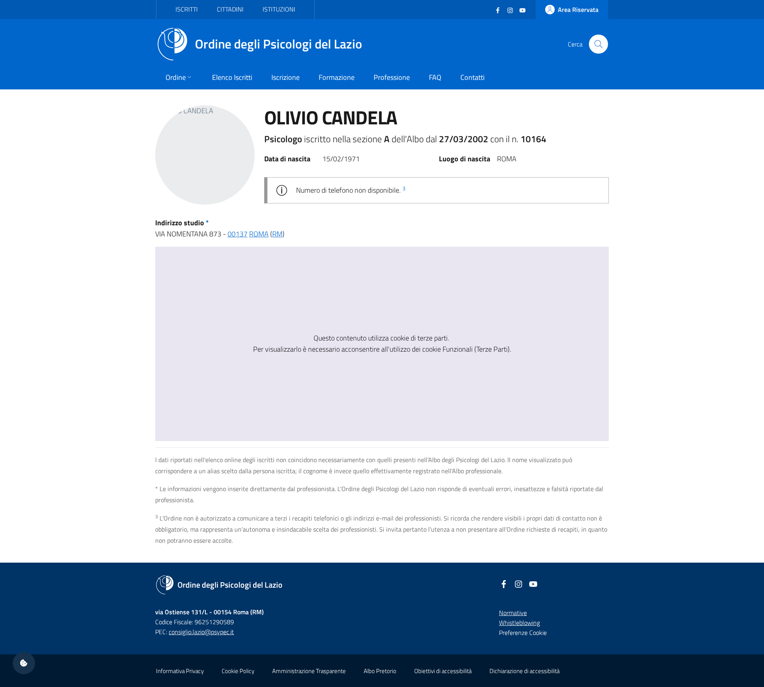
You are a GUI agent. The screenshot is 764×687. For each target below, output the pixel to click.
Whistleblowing (519, 622)
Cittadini (230, 9)
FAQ (435, 77)
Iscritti (186, 9)
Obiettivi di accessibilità (443, 670)
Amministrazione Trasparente (309, 670)
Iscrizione (285, 77)
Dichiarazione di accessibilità (524, 670)
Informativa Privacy (180, 670)
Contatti (472, 77)
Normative (513, 612)
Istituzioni (279, 9)
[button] (24, 663)
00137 (238, 233)
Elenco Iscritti (232, 77)
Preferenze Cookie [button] (523, 632)
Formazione (337, 77)
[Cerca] (598, 44)
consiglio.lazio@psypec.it (201, 632)
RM (277, 233)
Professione (392, 77)
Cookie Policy (238, 670)
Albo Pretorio (380, 670)
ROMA (259, 233)
